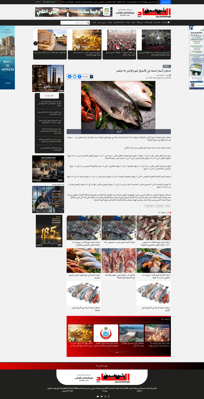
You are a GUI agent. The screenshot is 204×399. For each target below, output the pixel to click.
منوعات (109, 22)
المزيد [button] (94, 22)
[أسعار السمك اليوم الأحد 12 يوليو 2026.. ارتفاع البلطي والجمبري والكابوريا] (84, 228)
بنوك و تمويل (52, 388)
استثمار (139, 391)
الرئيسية (164, 22)
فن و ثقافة (140, 22)
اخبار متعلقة (165, 212)
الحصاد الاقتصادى (119, 22)
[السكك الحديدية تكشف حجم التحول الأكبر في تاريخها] (154, 40)
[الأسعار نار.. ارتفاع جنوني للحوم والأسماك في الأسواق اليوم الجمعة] (119, 260)
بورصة (104, 391)
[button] (168, 43)
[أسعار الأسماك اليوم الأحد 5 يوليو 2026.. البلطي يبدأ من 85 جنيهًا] (154, 260)
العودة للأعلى (103, 366)
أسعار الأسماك (149, 206)
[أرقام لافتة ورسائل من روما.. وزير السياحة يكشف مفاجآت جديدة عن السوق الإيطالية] (119, 40)
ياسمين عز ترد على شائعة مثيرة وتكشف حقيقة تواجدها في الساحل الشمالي (49, 140)
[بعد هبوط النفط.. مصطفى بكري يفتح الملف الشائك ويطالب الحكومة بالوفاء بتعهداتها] (85, 40)
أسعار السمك (159, 206)
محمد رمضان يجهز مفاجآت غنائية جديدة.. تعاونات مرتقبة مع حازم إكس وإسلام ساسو (50, 131)
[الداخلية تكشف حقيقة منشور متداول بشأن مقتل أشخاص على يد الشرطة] (106, 333)
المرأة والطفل (68, 388)
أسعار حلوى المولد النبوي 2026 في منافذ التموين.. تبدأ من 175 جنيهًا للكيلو (50, 121)
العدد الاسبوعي (67, 391)
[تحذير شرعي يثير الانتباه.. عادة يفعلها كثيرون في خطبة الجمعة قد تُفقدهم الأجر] (50, 40)
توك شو (60, 388)
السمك (168, 206)
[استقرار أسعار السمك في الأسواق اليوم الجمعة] (84, 293)
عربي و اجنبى (102, 22)
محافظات (76, 388)
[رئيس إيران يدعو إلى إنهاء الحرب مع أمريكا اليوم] (131, 333)
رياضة (133, 22)
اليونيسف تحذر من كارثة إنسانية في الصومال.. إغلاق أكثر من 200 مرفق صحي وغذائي (96, 2)
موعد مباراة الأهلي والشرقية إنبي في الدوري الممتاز (50, 149)
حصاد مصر (157, 22)
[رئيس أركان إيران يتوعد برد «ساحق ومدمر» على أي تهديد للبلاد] (80, 333)
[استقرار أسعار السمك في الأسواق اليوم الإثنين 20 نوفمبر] (70, 76)
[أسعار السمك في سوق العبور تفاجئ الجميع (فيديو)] (84, 260)
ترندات (166, 319)
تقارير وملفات (148, 22)
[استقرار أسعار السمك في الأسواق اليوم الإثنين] (154, 293)
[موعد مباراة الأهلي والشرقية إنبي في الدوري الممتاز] (157, 333)
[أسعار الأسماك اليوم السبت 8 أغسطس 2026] (119, 228)
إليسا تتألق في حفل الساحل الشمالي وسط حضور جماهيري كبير (49, 113)
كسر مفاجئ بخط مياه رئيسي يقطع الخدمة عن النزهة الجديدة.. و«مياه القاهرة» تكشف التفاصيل (155, 2)
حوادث (128, 22)
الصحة (82, 388)
